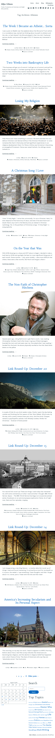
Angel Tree (9, 269)
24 (6, 699)
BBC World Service (37, 510)
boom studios (13, 86)
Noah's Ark (22, 49)
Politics (37, 720)
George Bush (38, 712)
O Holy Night (44, 235)
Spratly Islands (20, 586)
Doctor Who (46, 707)
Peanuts (50, 717)
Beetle (19, 269)
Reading (41, 720)
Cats (52, 702)
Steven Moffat (39, 725)
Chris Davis (46, 510)
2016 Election (10, 585)
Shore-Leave (6, 271)
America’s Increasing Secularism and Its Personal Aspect (27, 601)
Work (38, 84)
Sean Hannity (19, 433)
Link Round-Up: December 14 (27, 527)
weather (49, 727)
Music (25, 235)
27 (16, 699)
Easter (13, 49)
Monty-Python (24, 512)
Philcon (38, 269)
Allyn (19, 157)
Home (32, 3)
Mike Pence (33, 159)
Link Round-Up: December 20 (27, 368)
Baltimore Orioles (22, 510)
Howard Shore (10, 88)
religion (36, 512)
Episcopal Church (46, 86)
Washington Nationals (41, 271)
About (37, 3)
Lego (34, 269)
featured (31, 712)
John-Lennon (41, 714)
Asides (36, 429)
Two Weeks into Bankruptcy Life (27, 62)
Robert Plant (45, 585)
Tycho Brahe (34, 586)
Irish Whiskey (11, 433)
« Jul (2, 704)
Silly (44, 722)
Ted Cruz (27, 586)
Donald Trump (37, 86)
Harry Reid (6, 512)
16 (2, 696)
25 (9, 699)
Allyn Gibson (7, 4)
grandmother (45, 712)
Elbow (30, 585)
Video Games (33, 727)
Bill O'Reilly (19, 431)
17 (6, 696)
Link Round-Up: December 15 (27, 445)
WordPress (50, 5)
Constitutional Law (28, 431)
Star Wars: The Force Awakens (37, 433)
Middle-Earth (34, 88)
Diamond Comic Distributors (25, 86)
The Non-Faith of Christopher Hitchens (27, 286)
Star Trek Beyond (16, 271)
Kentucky (27, 159)
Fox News (45, 431)
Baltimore (40, 702)
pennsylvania (31, 720)
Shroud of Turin (30, 49)
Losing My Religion (27, 101)
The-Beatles (46, 725)
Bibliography (49, 3)
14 (20, 693)
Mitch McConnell (14, 512)
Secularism (41, 512)
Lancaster (17, 88)
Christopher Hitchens (40, 356)
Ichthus (17, 49)
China (20, 585)
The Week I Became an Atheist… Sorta (27, 26)
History (35, 714)
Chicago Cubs (32, 704)
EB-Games (38, 710)
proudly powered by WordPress (45, 735)
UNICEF (32, 271)
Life (36, 268)
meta (46, 717)
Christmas (37, 235)
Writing (45, 730)
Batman (49, 702)
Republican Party (43, 88)
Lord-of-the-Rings (33, 717)
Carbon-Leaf (28, 269)
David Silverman (38, 431)
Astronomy (9, 510)
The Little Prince (25, 271)
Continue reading (11, 44)
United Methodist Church (42, 49)
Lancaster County (25, 88)
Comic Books (46, 704)
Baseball (29, 510)
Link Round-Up (37, 585)
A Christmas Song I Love (27, 170)
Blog (42, 3)
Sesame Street (45, 269)
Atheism (37, 48)
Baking (14, 431)
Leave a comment (28, 52)
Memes (42, 717)
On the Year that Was (27, 248)
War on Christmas (21, 514)
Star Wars (26, 433)
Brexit (23, 269)
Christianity (16, 159)
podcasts (30, 512)
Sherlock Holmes (33, 722)
